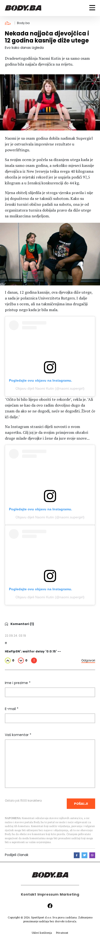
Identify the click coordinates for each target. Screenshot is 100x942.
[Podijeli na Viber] (92, 855)
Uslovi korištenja (42, 932)
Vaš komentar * (18, 734)
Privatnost (62, 932)
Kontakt (28, 894)
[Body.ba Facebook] (50, 905)
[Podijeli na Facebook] (77, 855)
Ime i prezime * (18, 682)
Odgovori (88, 660)
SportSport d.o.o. (41, 917)
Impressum (47, 894)
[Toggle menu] (92, 7)
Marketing (69, 894)
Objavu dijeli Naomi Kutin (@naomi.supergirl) (50, 388)
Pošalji (81, 803)
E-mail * (11, 708)
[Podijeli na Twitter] (84, 855)
